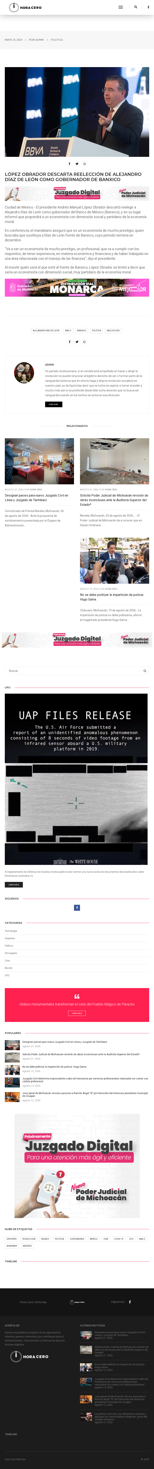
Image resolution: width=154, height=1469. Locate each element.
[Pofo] (25, 7)
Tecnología (11, 931)
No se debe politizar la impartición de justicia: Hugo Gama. (112, 597)
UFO (7, 975)
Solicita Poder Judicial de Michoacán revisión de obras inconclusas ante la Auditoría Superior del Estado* (114, 500)
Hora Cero (36, 489)
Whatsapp (12, 1246)
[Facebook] (147, 7)
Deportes (10, 938)
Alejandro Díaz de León (46, 330)
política (96, 330)
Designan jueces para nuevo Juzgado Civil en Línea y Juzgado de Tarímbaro (36, 498)
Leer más (14, 885)
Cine (7, 960)
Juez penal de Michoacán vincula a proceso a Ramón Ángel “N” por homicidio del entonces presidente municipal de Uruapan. (120, 1399)
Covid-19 (118, 1239)
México (94, 1239)
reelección (113, 330)
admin (39, 39)
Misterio (27, 1246)
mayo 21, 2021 (13, 39)
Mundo (45, 1239)
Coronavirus (77, 1239)
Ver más (54, 404)
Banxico (81, 330)
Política (57, 39)
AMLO (68, 330)
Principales (11, 953)
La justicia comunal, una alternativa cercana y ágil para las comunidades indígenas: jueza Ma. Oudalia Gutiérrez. (121, 1417)
